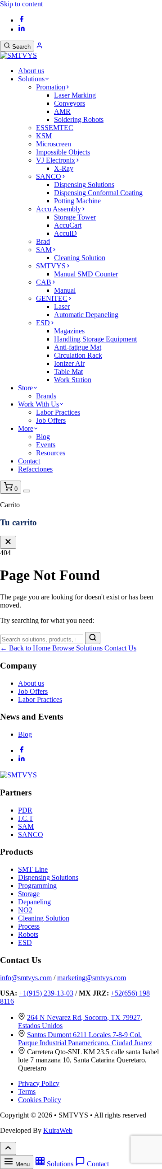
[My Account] (39, 46)
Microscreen (53, 144)
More (25, 428)
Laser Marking (75, 95)
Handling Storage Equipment (95, 339)
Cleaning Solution (79, 258)
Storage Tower (75, 217)
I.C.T (25, 818)
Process (29, 926)
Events (45, 445)
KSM (44, 136)
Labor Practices (58, 412)
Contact (29, 461)
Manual (65, 290)
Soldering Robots (79, 119)
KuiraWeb (57, 1130)
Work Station (72, 379)
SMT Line (33, 869)
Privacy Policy (38, 1083)
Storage (29, 894)
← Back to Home (26, 648)
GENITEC (52, 298)
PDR (25, 810)
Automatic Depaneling (86, 314)
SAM (44, 249)
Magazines (69, 331)
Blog (43, 436)
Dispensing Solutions (84, 184)
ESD (43, 323)
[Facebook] (21, 20)
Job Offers (51, 420)
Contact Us (120, 648)
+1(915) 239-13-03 (46, 993)
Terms (27, 1091)
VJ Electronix (55, 160)
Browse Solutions (78, 648)
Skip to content (21, 4)
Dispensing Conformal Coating (98, 192)
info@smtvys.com (26, 978)
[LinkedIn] (21, 29)
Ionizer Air (69, 363)
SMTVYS (51, 266)
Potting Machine (77, 201)
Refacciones (35, 469)
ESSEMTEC (54, 127)
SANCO (48, 176)
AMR (62, 111)
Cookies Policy (39, 1100)
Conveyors (69, 103)
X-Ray (63, 168)
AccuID (65, 233)
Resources (50, 453)
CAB (43, 282)
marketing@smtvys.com (91, 978)
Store (25, 388)
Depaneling (34, 902)
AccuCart (67, 225)
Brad (43, 241)
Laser (62, 306)
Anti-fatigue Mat (77, 347)
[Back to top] (8, 1148)
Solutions (31, 79)
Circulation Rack (78, 355)
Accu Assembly (58, 209)
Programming (37, 885)
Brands (46, 396)
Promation (50, 87)
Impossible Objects (63, 152)
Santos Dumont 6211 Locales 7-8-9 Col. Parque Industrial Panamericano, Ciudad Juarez (85, 1039)
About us (31, 71)
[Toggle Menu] (26, 491)
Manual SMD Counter (86, 274)
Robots (28, 934)
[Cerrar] (8, 542)
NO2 (25, 910)
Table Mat (68, 371)
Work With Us (38, 404)
